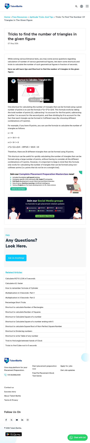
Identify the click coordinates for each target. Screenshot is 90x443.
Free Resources (19, 17)
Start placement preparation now (44, 367)
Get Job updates (67, 370)
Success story (10, 392)
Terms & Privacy (11, 400)
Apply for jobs (66, 366)
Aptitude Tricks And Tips (41, 17)
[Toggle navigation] (87, 6)
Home (7, 17)
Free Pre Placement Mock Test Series (43, 374)
